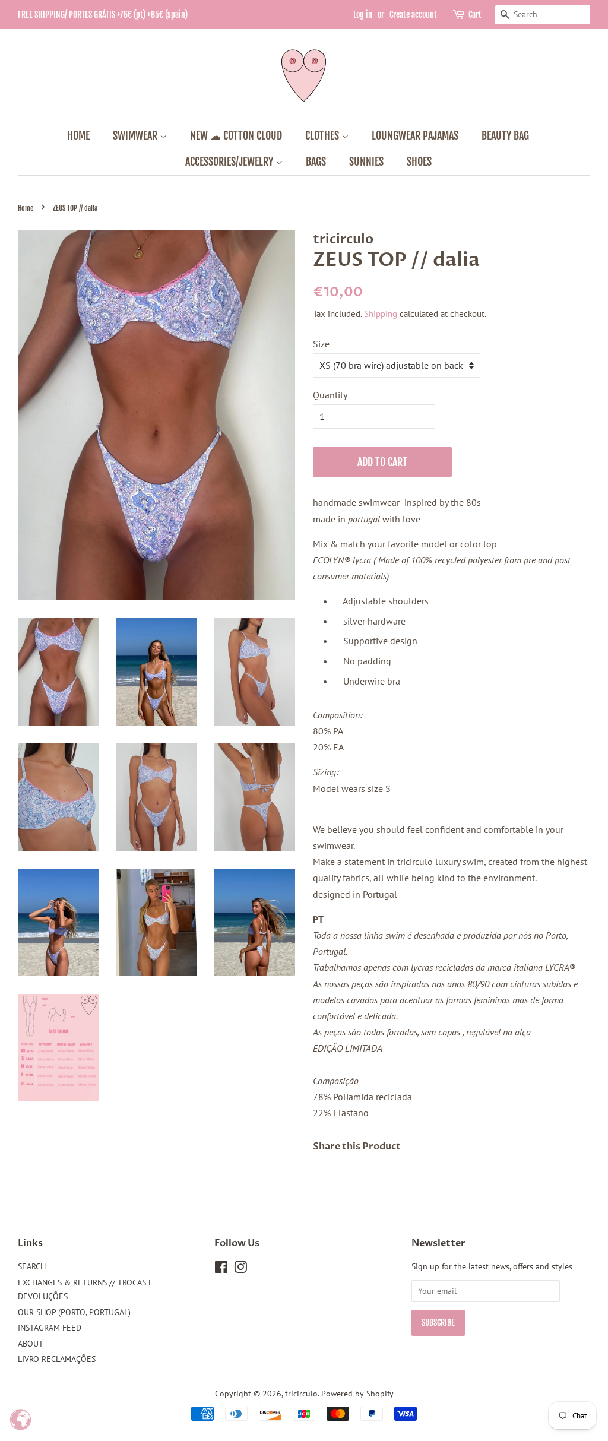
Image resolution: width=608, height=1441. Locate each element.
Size (321, 344)
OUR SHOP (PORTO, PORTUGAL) (74, 1312)
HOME (78, 135)
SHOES (419, 161)
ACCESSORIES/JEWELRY (230, 161)
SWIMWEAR (136, 135)
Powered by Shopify (357, 1393)
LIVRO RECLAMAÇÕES (57, 1359)
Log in (362, 14)
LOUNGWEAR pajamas (415, 135)
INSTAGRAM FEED (49, 1327)
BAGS (316, 161)
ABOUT (30, 1343)
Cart (475, 14)
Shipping (380, 313)
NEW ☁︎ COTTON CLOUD (236, 135)
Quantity (330, 395)
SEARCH (32, 1266)
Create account (413, 14)
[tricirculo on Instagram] (240, 1269)
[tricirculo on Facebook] (221, 1269)
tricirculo (301, 1393)
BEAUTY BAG (505, 135)
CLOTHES (323, 135)
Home (25, 208)
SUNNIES (366, 161)
